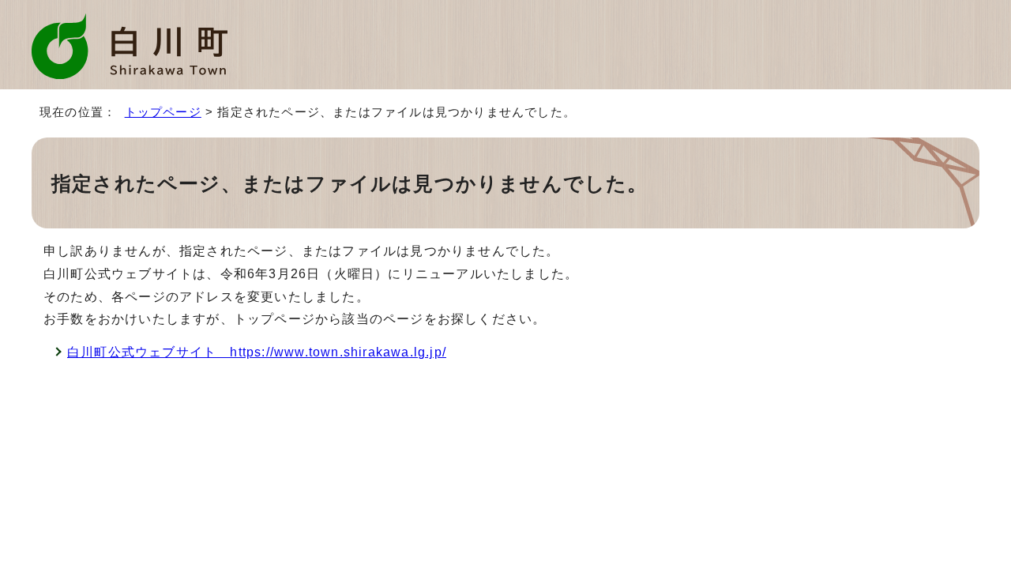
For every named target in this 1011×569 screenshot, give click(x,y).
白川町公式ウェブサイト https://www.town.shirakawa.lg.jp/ (256, 352)
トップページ (163, 112)
